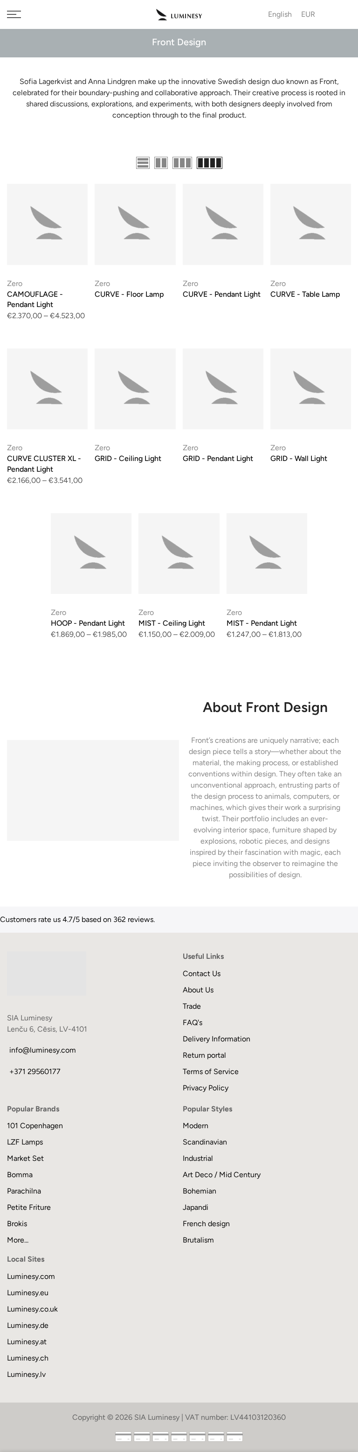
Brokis (17, 1223)
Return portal (204, 1055)
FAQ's (192, 1022)
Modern (195, 1125)
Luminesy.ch (27, 1358)
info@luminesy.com (42, 1050)
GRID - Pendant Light (218, 458)
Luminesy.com (31, 1276)
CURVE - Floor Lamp (129, 294)
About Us (198, 989)
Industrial (198, 1158)
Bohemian (199, 1191)
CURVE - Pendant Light (222, 294)
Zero (14, 283)
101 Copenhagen (35, 1125)
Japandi (195, 1207)
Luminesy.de (27, 1325)
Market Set (25, 1158)
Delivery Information (216, 1038)
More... (17, 1240)
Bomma (20, 1174)
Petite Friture (29, 1207)
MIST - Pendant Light (262, 623)
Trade (192, 1006)
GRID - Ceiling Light (128, 458)
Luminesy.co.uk (32, 1309)
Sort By (339, 164)
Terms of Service (211, 1071)
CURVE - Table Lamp (305, 294)
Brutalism (198, 1240)
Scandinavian (205, 1142)
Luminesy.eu (27, 1292)
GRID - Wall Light (298, 458)
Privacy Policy (205, 1087)
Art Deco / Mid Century (222, 1174)
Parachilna (24, 1191)
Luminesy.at (27, 1341)
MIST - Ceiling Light (171, 623)
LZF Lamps (25, 1142)
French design (206, 1223)
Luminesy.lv (26, 1374)
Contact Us (201, 973)
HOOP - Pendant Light (88, 623)
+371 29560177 (35, 1071)
